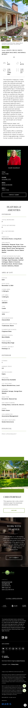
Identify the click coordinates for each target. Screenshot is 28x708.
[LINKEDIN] (16, 648)
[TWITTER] (6, 648)
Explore (14, 510)
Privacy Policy (14, 664)
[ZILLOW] (13, 648)
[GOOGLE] (23, 648)
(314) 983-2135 (6, 179)
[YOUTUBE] (3, 648)
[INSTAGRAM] (3, 651)
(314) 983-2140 (6, 584)
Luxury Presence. (20, 660)
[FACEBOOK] (9, 648)
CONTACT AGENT (14, 194)
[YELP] (19, 648)
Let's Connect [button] (14, 557)
